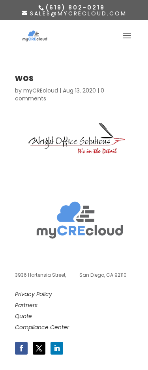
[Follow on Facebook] (21, 348)
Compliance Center (42, 327)
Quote (23, 316)
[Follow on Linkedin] (57, 348)
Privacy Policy (33, 294)
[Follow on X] (39, 348)
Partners (26, 305)
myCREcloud (40, 90)
